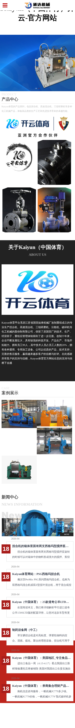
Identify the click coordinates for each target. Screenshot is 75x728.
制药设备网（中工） (25, 630)
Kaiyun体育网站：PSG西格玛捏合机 (36, 574)
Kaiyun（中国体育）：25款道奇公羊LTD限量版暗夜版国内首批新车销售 (42, 602)
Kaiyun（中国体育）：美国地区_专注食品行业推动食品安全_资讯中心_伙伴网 (42, 658)
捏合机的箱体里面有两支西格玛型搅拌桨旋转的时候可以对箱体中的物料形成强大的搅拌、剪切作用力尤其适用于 (42, 546)
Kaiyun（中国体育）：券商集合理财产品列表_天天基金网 (42, 685)
